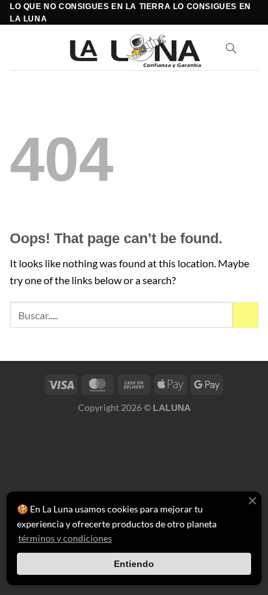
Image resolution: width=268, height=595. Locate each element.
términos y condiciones (65, 538)
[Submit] (245, 315)
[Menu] (17, 48)
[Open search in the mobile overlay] (231, 47)
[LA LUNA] (134, 48)
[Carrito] (251, 47)
